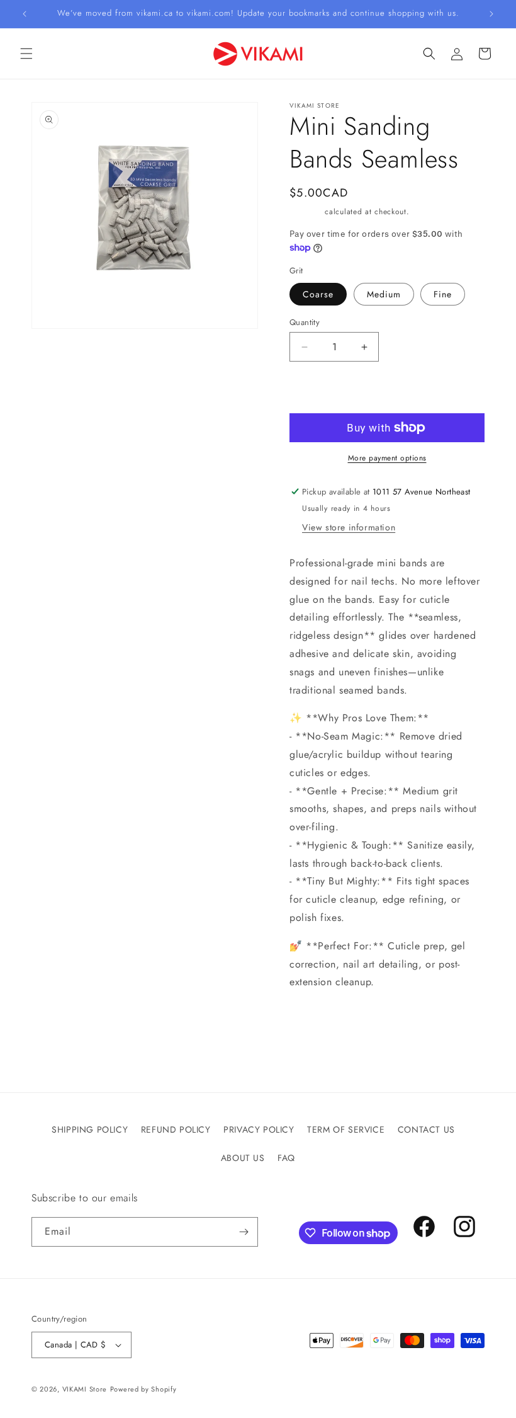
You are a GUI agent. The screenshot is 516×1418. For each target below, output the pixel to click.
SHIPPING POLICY (90, 1129)
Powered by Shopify (143, 1389)
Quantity (304, 322)
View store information (348, 527)
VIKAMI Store (84, 1389)
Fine (443, 294)
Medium (384, 294)
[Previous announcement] (24, 14)
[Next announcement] (491, 14)
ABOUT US (243, 1158)
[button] (26, 53)
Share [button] (315, 1021)
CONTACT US (426, 1129)
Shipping (305, 211)
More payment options (387, 458)
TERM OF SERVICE (345, 1129)
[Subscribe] (243, 1232)
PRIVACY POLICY (258, 1129)
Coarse (318, 294)
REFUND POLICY (176, 1129)
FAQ (286, 1158)
